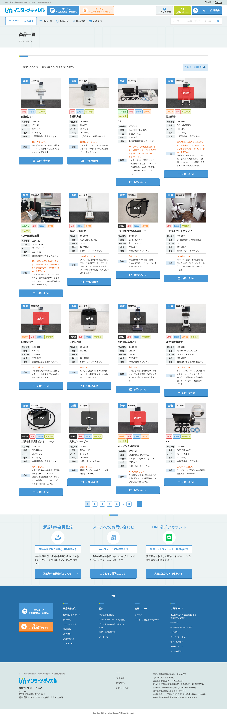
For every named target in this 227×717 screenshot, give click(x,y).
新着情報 (120, 683)
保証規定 (174, 622)
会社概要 (120, 678)
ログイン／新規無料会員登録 (147, 620)
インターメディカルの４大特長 (112, 620)
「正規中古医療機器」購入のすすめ (112, 625)
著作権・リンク (177, 646)
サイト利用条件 (177, 642)
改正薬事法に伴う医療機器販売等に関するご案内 (183, 616)
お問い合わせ (122, 688)
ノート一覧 (103, 637)
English (218, 2)
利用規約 (174, 632)
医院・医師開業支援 (107, 632)
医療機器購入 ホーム (71, 615)
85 (129, 504)
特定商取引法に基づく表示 (182, 627)
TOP (20, 41)
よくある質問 (176, 651)
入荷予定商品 (68, 639)
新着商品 (67, 629)
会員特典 (138, 615)
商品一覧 (67, 620)
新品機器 (67, 634)
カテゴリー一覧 (69, 624)
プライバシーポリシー (180, 637)
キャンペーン (68, 644)
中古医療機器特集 (106, 615)
